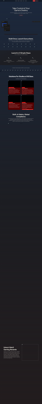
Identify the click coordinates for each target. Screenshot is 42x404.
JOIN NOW (21, 15)
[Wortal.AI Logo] (5, 0)
